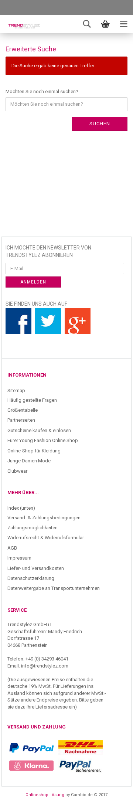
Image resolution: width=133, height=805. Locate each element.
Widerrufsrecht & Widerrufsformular (45, 537)
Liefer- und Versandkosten (35, 568)
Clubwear (17, 471)
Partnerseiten (21, 420)
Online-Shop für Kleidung (34, 451)
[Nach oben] (113, 794)
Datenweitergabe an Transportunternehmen (53, 588)
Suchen (99, 123)
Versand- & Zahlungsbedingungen (44, 517)
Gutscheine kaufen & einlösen (39, 430)
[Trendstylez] (24, 26)
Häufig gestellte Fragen (32, 400)
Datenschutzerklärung (30, 578)
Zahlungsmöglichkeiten (32, 527)
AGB (12, 548)
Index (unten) (21, 508)
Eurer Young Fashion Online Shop (42, 440)
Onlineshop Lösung (44, 794)
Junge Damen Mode (29, 460)
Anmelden (33, 282)
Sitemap (16, 390)
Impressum (19, 558)
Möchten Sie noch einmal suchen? (42, 91)
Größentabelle (22, 410)
